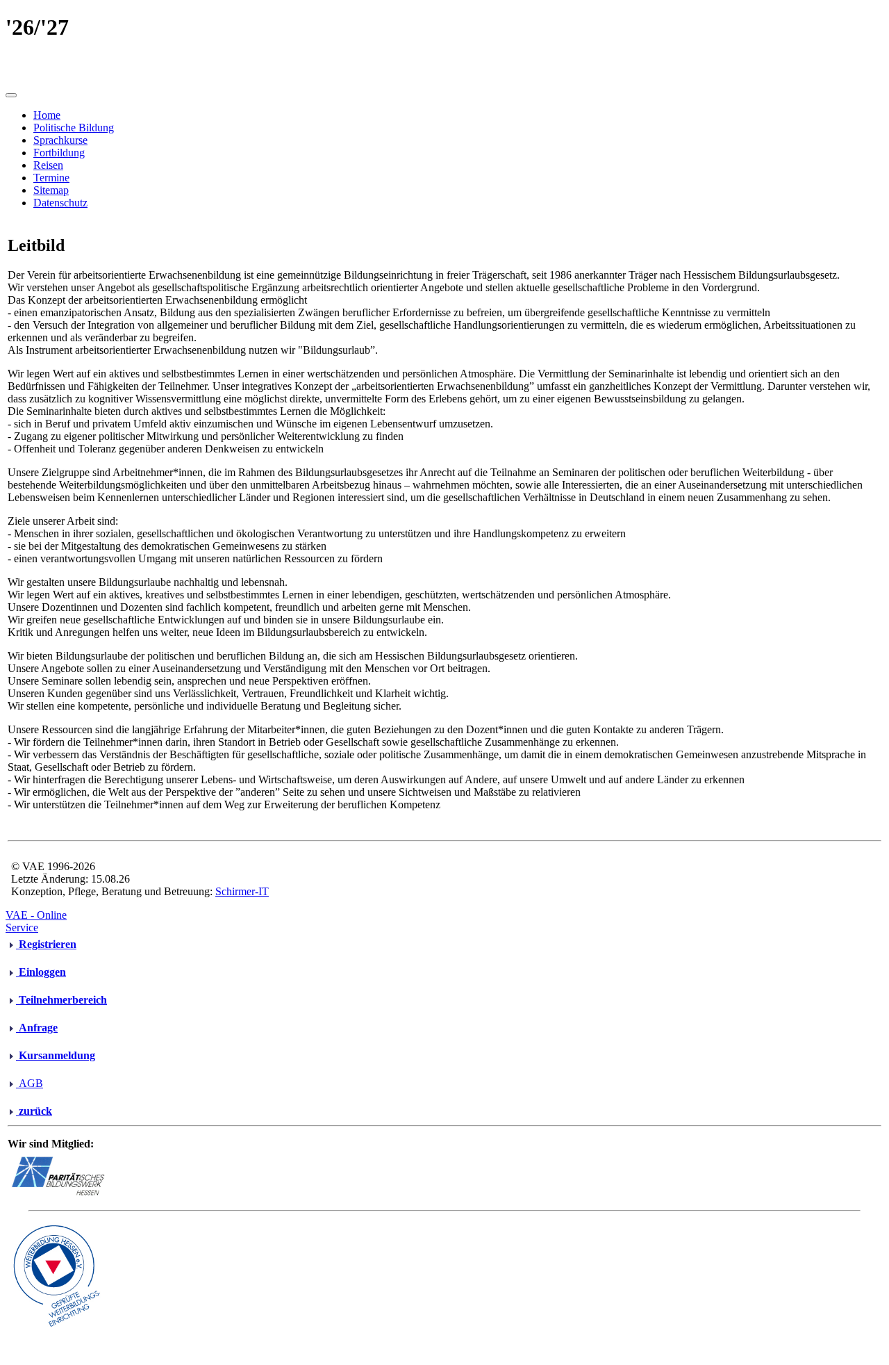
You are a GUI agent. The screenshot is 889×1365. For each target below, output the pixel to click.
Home (46, 115)
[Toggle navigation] (11, 95)
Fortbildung (59, 152)
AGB (29, 1083)
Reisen (48, 165)
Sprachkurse (60, 140)
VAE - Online (36, 915)
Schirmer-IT (242, 891)
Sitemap (51, 190)
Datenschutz (60, 203)
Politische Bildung (73, 127)
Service (22, 927)
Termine (51, 177)
